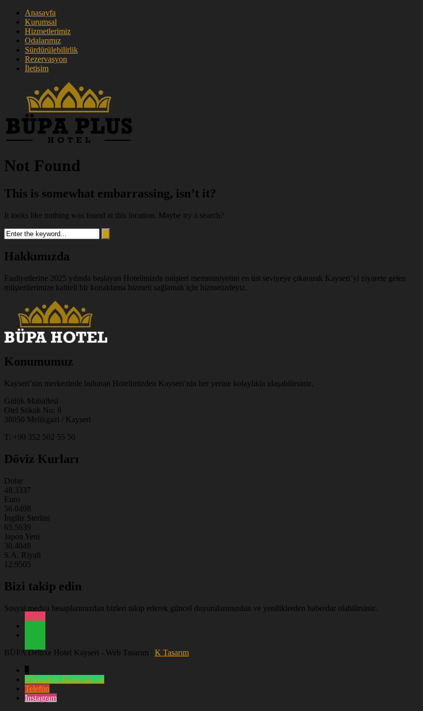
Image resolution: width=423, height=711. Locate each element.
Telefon (37, 688)
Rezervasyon (46, 59)
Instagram (41, 697)
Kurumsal (41, 22)
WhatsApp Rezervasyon (64, 679)
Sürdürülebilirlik (51, 49)
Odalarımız (43, 40)
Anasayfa (40, 12)
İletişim (36, 68)
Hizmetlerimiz (48, 31)
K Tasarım (172, 652)
